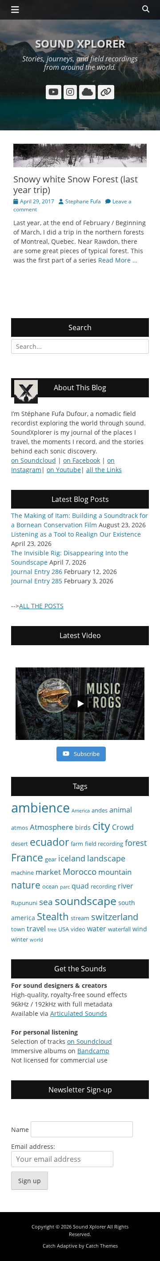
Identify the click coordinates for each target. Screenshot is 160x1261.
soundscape (85, 900)
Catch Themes (102, 1245)
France (27, 857)
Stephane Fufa (83, 201)
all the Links (104, 469)
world (36, 940)
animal (120, 810)
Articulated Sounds (78, 1013)
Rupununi (24, 903)
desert (19, 844)
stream (80, 918)
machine (22, 873)
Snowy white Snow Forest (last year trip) (75, 184)
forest (136, 842)
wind (139, 929)
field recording (104, 844)
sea (46, 902)
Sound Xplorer (80, 43)
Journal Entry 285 (36, 581)
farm (77, 844)
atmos (19, 828)
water (96, 929)
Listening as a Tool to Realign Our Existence (76, 534)
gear (50, 859)
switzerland (114, 917)
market (48, 872)
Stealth (53, 916)
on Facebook (81, 460)
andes (100, 810)
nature (25, 884)
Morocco (79, 871)
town (18, 929)
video (78, 929)
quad (80, 886)
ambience (40, 807)
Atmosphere (51, 827)
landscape (106, 858)
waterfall (119, 929)
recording (103, 886)
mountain (115, 872)
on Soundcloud (33, 460)
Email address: (33, 1146)
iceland (71, 858)
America (81, 811)
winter (19, 939)
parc (65, 887)
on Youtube (64, 469)
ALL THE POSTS (41, 606)
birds (83, 827)
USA (63, 929)
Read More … (117, 260)
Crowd (123, 827)
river (125, 886)
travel (36, 929)
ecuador (49, 842)
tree (52, 929)
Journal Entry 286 (36, 571)
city (101, 825)
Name (20, 1129)
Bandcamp (93, 1051)
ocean (50, 886)
